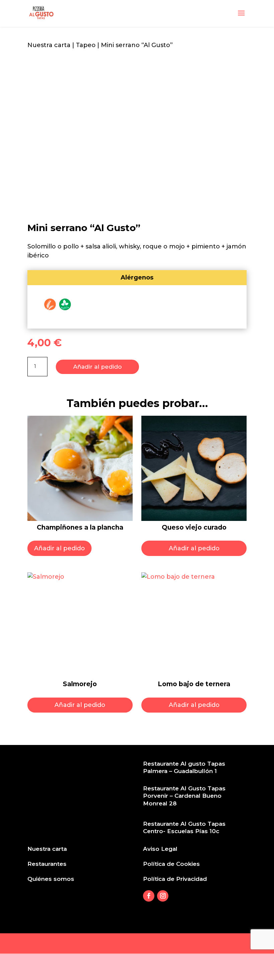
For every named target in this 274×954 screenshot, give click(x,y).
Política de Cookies (171, 864)
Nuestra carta (49, 45)
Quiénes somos (50, 879)
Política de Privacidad (175, 879)
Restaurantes (46, 864)
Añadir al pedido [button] (59, 548)
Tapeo (86, 45)
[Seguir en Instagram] (162, 896)
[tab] (137, 277)
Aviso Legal (160, 848)
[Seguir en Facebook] (148, 896)
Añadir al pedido (97, 366)
